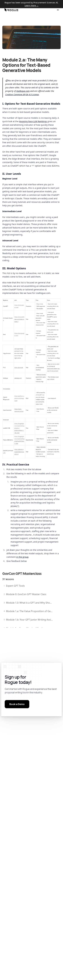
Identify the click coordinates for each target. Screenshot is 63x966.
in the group (22, 557)
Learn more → (32, 5)
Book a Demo (17, 704)
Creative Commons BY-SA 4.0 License (22, 94)
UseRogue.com (23, 91)
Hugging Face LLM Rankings (33, 121)
